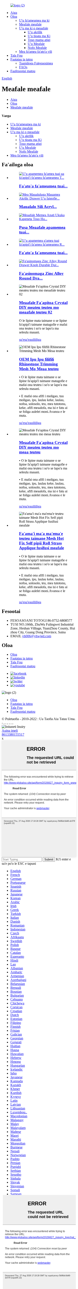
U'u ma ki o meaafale (33, 28)
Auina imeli (10, 730)
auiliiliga (35, 339)
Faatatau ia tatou (21, 59)
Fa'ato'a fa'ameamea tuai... (43, 186)
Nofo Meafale (37, 48)
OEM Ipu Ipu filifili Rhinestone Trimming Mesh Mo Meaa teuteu (39, 364)
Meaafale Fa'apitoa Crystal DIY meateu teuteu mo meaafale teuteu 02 (43, 307)
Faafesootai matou (22, 71)
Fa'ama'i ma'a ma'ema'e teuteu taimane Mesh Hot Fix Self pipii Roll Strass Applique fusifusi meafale (41, 540)
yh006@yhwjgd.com (36, 636)
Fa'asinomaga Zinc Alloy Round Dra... (41, 275)
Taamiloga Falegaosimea (36, 63)
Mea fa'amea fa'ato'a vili (35, 51)
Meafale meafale (30, 24)
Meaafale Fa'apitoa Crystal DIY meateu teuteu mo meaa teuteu (43, 447)
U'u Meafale (36, 44)
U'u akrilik (35, 32)
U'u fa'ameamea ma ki (34, 20)
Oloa (13, 16)
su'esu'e (24, 339)
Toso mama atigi (39, 40)
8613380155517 (13, 734)
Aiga (13, 12)
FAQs (23, 67)
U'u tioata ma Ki (39, 36)
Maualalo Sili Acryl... (38, 206)
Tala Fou (16, 55)
